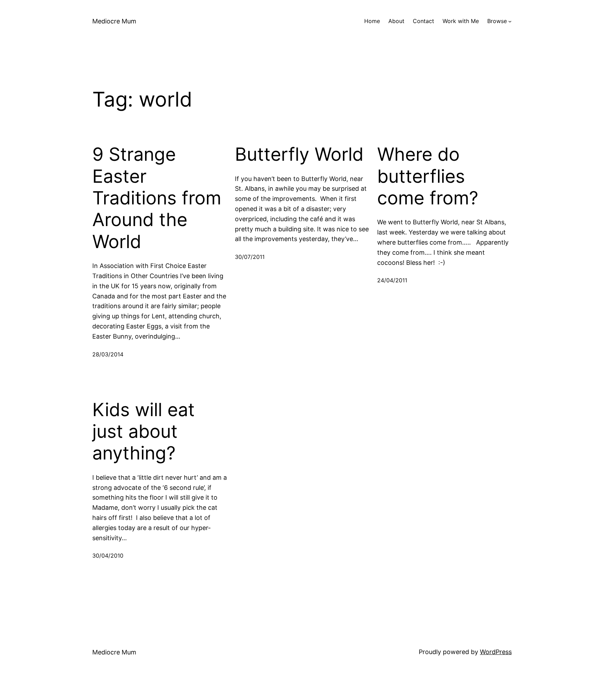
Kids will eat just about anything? (143, 431)
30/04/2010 (107, 555)
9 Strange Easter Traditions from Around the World (156, 198)
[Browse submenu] (510, 21)
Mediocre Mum (114, 21)
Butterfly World (299, 154)
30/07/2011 (250, 256)
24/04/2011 (392, 280)
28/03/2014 (107, 354)
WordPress (496, 651)
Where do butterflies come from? (427, 176)
